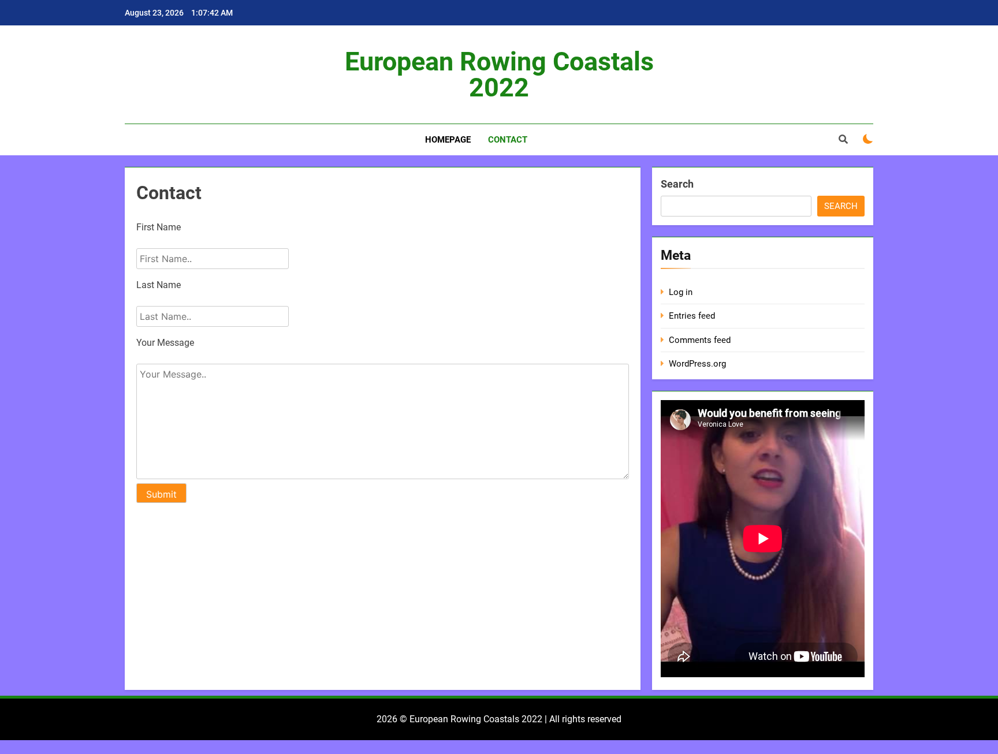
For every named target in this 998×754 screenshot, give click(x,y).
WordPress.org (697, 364)
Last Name (158, 284)
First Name (158, 227)
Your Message (165, 342)
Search (677, 184)
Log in (680, 292)
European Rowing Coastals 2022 (499, 74)
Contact (507, 140)
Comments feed (700, 340)
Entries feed (692, 316)
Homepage (448, 140)
